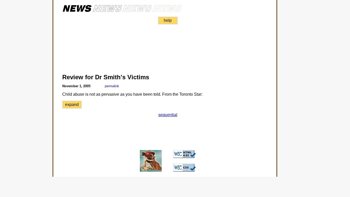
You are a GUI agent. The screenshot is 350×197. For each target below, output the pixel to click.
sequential (167, 115)
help (168, 20)
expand (72, 104)
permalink (112, 86)
